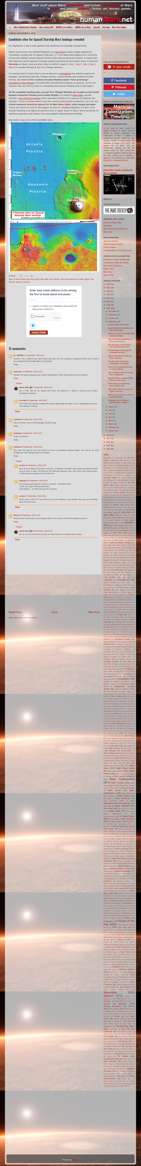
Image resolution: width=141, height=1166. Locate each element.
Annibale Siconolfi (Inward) (112, 497)
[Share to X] (29, 276)
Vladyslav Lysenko (119, 1066)
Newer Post (15, 612)
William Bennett (109, 1076)
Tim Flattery (118, 1051)
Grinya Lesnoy (119, 664)
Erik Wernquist (109, 627)
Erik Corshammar (112, 624)
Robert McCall (122, 947)
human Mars (24, 387)
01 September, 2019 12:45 (32, 372)
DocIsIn (122, 607)
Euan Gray (116, 629)
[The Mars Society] (119, 214)
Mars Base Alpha (119, 27)
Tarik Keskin (127, 1021)
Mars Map (44, 279)
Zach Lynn (116, 1083)
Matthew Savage (115, 839)
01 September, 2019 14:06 (32, 419)
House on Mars (113, 671)
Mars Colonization (122, 779)
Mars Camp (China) (122, 774)
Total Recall (130, 1054)
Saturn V (129, 967)
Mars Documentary (127, 788)
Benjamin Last (118, 523)
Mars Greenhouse (123, 798)
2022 (108, 298)
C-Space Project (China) (123, 545)
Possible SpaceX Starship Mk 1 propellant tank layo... (120, 351)
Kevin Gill (107, 723)
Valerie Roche (127, 1059)
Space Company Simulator (126, 984)
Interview (117, 689)
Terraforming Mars (125, 1026)
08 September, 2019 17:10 (30, 515)
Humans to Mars (116, 674)
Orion (108, 896)
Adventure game (123, 465)
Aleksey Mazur (129, 470)
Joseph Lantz (110, 716)
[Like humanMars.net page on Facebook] (119, 83)
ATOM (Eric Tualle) (120, 515)
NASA (87, 279)
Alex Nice (109, 473)
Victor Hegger (108, 1064)
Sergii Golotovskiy (120, 977)
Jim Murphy (114, 704)
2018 (108, 435)
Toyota (109, 1056)
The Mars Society (123, 1039)
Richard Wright (118, 944)
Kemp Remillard (118, 718)
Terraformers (108, 1026)
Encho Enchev (117, 622)
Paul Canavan (120, 906)
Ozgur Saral (114, 898)
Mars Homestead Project (114, 801)
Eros (118, 627)
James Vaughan (116, 696)
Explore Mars (109, 269)
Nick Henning (119, 876)
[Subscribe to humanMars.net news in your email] (119, 69)
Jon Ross (119, 711)
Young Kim (121, 1081)
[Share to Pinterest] (33, 276)
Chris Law (115, 565)
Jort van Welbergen (113, 713)
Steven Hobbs (127, 1014)
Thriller (122, 1046)
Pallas (105, 901)
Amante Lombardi (120, 485)
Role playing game (110, 954)
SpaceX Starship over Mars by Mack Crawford (120, 357)
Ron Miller (117, 957)
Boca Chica (117, 533)
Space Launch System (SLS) (117, 989)
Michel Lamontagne (122, 849)
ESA (124, 627)
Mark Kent (131, 758)
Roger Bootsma (126, 952)
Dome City (131, 607)
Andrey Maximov (120, 492)
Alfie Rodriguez (123, 480)
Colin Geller (126, 577)
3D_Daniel (119, 458)
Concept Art (124, 580)
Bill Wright (119, 525)
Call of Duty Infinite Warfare (113, 548)
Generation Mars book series (113, 652)
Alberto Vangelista (116, 470)
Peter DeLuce (127, 913)
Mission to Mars (126, 853)
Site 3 (86, 64)
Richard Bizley (119, 942)
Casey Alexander (119, 552)
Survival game (119, 1019)
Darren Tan (107, 595)
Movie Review (118, 863)
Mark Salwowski (122, 760)
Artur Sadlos (118, 510)
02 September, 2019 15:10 (37, 481)
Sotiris (124, 982)
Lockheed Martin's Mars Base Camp (118, 250)
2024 (108, 291)
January (111, 431)
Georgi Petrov (111, 654)
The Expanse (109, 1036)
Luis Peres (120, 743)
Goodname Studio (110, 659)
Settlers (132, 977)
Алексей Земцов (111, 1086)
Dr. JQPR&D (19, 355)
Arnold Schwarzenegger (124, 500)
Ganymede (107, 649)
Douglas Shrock (109, 614)
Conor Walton (126, 582)
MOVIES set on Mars (64, 27)
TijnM (130, 1049)
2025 (108, 288)
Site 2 (79, 64)
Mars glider (108, 798)
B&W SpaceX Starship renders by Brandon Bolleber (121, 396)
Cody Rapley (127, 575)
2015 (108, 445)
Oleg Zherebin (114, 886)
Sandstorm (116, 967)
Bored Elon (117, 535)
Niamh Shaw (108, 876)
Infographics (124, 679)
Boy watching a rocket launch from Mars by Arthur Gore (119, 346)
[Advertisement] (54, 592)
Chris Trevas (108, 567)
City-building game (117, 570)
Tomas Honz (108, 1054)
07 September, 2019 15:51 (36, 496)
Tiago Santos (120, 1049)
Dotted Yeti (114, 612)
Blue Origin (114, 530)
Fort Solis (118, 644)
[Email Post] (21, 276)
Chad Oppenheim (121, 557)
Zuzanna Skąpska (128, 1083)
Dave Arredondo (119, 595)
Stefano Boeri (110, 1011)
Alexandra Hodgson (110, 477)
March (111, 424)
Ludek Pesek (127, 741)
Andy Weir (116, 495)
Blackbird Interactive (111, 528)
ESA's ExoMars (110, 247)
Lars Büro (109, 731)
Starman (107, 1004)
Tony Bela (118, 1054)
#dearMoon (107, 458)
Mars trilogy (111, 821)
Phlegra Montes (116, 918)
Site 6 (40, 67)
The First (122, 1036)
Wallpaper (130, 1069)
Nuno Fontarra (121, 883)
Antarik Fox (128, 497)
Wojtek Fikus (126, 1078)
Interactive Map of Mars (113, 223)
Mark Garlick (120, 758)
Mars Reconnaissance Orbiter (72, 279)
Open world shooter (121, 888)
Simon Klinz (110, 979)
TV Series (122, 1056)
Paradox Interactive (117, 901)
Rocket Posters (129, 949)
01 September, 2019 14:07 (32, 433)
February (112, 427)
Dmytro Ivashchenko (110, 607)
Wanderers (123, 1071)
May (110, 417)
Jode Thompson (119, 706)
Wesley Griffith (115, 1073)
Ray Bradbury (120, 932)
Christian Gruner (120, 567)
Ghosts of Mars (126, 654)
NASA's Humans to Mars (113, 244)
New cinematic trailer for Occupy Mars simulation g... (120, 374)
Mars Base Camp (114, 771)
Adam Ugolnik (108, 465)
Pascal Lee (130, 901)
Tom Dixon (128, 1051)
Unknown (17, 372)
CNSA (116, 575)
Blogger (75, 1160)
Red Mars (109, 937)
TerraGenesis (113, 1029)
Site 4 (92, 64)
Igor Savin (123, 676)
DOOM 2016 (121, 609)
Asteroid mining (111, 512)
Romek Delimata (126, 954)
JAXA (125, 699)
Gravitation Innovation (111, 661)
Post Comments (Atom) (28, 618)
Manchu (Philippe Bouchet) (113, 753)
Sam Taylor (116, 964)
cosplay (117, 585)
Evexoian (123, 632)
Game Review (127, 647)
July (110, 410)
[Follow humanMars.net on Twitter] (119, 96)
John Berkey (115, 709)
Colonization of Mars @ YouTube (116, 263)
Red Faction (130, 935)
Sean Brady (112, 972)
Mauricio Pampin (129, 839)
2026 (108, 284)
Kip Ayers (129, 723)
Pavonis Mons (121, 911)
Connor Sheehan (110, 582)
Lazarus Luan (127, 731)
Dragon (120, 615)
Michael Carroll (114, 846)
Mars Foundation (109, 796)
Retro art (122, 940)
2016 (108, 442)
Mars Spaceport (128, 819)
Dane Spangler (120, 590)
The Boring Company (124, 1034)
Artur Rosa (107, 510)
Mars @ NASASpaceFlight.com (116, 229)
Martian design (118, 826)
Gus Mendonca (127, 666)
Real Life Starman (117, 935)
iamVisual (107, 676)
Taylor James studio (111, 1024)
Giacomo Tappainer (110, 656)
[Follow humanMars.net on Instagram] (119, 76)
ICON (115, 676)
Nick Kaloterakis (111, 878)
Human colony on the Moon (118, 325)
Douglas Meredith (126, 612)
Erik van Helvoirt (126, 624)
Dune (108, 617)
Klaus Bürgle (108, 726)
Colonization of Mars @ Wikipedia (117, 260)
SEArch (122, 972)
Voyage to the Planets (117, 1069)
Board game (125, 530)
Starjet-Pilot (119, 1001)
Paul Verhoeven (111, 908)
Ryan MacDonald (128, 959)
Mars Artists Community (113, 266)
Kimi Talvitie (117, 723)
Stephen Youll (123, 1011)
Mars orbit (115, 811)
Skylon (119, 979)
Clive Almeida (126, 572)
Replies (19, 383)
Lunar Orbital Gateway (112, 748)
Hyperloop (128, 674)
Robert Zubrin (116, 949)
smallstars (115, 982)
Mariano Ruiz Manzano (126, 756)
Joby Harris (107, 706)
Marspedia (108, 226)
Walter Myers (112, 1071)
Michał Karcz (108, 849)
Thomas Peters (111, 1046)
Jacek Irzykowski (112, 691)
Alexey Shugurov (109, 480)
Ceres (111, 557)
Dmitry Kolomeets (126, 605)
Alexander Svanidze (124, 475)
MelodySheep (117, 844)
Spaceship (110, 992)
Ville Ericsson (121, 1064)
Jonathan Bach (129, 711)
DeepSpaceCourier (110, 600)
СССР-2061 (123, 1086)
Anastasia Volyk (118, 487)
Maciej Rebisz (126, 751)
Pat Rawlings (127, 903)
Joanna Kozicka (127, 704)
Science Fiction (127, 969)
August (111, 407)
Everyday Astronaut (110, 632)
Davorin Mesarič (116, 597)
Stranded (107, 1016)
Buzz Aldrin (107, 545)
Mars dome (114, 790)
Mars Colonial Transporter (124, 776)
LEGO (121, 733)
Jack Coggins (127, 691)
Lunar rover (128, 748)
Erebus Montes (129, 622)
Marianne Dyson (111, 756)
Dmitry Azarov (111, 605)
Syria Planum (115, 1021)
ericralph (22, 400)
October (111, 318)
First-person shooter (122, 639)
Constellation (108, 585)
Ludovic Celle (108, 743)
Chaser (114, 560)
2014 (108, 449)
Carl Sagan (128, 548)
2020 (108, 305)
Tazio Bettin (127, 1024)
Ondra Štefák (108, 888)
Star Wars (128, 999)
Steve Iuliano (114, 1014)
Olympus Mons (127, 886)
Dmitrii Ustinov (129, 602)
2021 (108, 301)
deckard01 (128, 597)
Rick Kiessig (130, 944)
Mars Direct (108, 272)
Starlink (129, 1001)
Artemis (116, 505)
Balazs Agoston (114, 520)
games (106, 146)
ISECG (125, 689)
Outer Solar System (120, 896)
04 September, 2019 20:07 (37, 400)
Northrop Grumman (124, 881)
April (110, 420)
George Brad (130, 652)
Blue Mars (124, 528)
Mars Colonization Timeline (25, 27)
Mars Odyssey (123, 808)
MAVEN (109, 841)
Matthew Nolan (120, 836)
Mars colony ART (46, 27)
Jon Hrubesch (108, 711)
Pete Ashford (115, 913)
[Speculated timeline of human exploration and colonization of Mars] (119, 119)
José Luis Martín (128, 713)
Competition (108, 580)
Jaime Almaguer (109, 694)
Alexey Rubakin (126, 477)
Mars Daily (108, 232)
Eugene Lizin (127, 629)
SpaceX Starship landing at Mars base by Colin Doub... (120, 379)
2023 (108, 295)
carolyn (22, 465)
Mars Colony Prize (122, 785)
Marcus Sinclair (129, 753)
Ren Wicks (110, 940)
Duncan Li (131, 614)
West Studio (128, 1073)
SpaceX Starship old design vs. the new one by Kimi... (120, 340)
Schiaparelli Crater (110, 969)
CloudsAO (107, 575)
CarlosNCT (121, 550)
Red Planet (118, 937)
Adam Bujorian (115, 463)
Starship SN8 (117, 1009)
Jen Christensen (122, 701)
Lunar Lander (127, 746)
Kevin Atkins (128, 721)
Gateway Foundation (123, 649)
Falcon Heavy (108, 637)
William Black (121, 1076)
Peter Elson (107, 915)
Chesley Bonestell (126, 560)
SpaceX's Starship (111, 241)
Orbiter (120, 893)
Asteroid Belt (130, 510)
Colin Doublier (110, 577)
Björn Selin (128, 525)
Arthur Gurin (127, 507)
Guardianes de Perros (111, 666)
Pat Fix (108, 903)
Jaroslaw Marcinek (112, 699)
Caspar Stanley (118, 555)
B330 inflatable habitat (119, 517)
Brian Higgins (119, 540)
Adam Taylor (128, 463)
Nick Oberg (123, 878)
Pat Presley (117, 903)
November (112, 315)
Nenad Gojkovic (127, 873)
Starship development (112, 1006)
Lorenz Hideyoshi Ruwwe (114, 738)
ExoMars (117, 634)
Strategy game (119, 1016)
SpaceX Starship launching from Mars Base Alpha (120, 329)
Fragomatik (128, 644)
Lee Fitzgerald (109, 733)
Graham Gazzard (126, 659)
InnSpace (107, 681)
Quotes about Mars (125, 930)
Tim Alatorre (107, 1051)
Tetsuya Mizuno (109, 1034)
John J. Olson (127, 709)
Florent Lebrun (122, 642)
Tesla (123, 1029)
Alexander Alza (120, 473)
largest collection (110, 131)
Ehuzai (16, 515)
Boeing (129, 533)
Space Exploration (126, 987)
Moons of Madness (125, 861)
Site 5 (11, 67)
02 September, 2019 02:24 (32, 447)
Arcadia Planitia (19, 279)
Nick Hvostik (130, 876)
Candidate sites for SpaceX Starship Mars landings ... (118, 401)
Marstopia (107, 826)
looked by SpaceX (36, 104)
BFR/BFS (129, 522)
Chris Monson (127, 565)
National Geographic (123, 871)
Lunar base (113, 746)
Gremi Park (107, 664)
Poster (114, 927)
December (112, 311)
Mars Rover (129, 816)
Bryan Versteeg (124, 543)
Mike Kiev (114, 851)
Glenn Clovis (126, 656)
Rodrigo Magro (111, 952)
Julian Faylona (123, 716)
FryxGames (107, 647)
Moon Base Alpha (119, 858)
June (110, 414)
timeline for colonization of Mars (116, 160)
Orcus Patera (130, 893)
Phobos (128, 918)
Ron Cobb (107, 957)
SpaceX (97, 27)
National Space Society (111, 873)
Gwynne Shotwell (109, 669)
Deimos (121, 600)
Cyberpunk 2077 (109, 587)
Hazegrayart (129, 669)
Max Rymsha (120, 841)
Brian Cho (107, 540)
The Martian (123, 1041)
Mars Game (124, 796)
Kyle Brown (120, 728)
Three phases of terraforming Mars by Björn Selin (119, 385)
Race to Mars (108, 932)
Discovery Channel (116, 602)
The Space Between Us (126, 1044)
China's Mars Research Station (115, 562)
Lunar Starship (110, 751)
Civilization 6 (130, 570)
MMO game (108, 856)
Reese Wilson (129, 937)
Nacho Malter (110, 866)
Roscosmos (116, 959)
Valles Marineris (110, 1061)
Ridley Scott (110, 947)
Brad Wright (128, 535)
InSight (115, 681)
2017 (108, 439)
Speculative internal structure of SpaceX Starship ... (120, 390)
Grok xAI (129, 664)
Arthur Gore (115, 507)
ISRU (132, 689)
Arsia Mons (107, 502)
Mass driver (122, 831)
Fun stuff (117, 647)
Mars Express (127, 793)
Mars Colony (117, 782)
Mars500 (110, 824)
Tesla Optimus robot (124, 1031)
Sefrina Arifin (119, 974)
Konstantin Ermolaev (124, 726)
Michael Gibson (127, 846)
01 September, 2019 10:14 (34, 355)
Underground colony (111, 1059)
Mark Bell (109, 758)
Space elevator (111, 987)
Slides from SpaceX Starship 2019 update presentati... (121, 335)
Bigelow (110, 525)
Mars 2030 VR (121, 766)
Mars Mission (54, 279)
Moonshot (107, 863)
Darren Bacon (127, 592)
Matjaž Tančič (114, 834)
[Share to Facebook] (31, 276)
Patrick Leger (108, 906)
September (112, 322)
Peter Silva (117, 915)
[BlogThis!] (27, 276)
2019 (108, 308)
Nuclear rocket (108, 883)
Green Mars (127, 661)
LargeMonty (130, 728)
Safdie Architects (123, 962)
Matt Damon (108, 836)
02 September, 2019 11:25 (36, 465)
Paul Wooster (123, 908)
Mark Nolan (110, 760)
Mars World (131, 821)
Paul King (131, 906)
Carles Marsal (108, 550)
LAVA (117, 731)
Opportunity (122, 891)
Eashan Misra (119, 617)
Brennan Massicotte (125, 538)
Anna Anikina (127, 495)
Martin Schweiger (109, 831)
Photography (108, 921)
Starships (14, 64)
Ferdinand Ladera (121, 637)
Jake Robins (122, 694)
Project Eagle (127, 927)
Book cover (107, 535)
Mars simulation (113, 819)
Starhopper (107, 1001)
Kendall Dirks (130, 718)
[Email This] (25, 276)
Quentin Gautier (109, 930)
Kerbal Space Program (113, 721)
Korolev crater (108, 728)
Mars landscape (124, 803)
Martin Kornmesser (125, 829)
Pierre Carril (122, 925)
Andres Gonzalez (120, 490)
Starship (106, 27)
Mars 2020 (117, 763)
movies (128, 143)
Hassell (120, 669)
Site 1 (72, 64)
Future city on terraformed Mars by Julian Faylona (120, 368)
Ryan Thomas (110, 962)
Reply (16, 364)
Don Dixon (110, 609)
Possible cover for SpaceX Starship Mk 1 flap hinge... (119, 362)
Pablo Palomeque (126, 898)
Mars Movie (108, 808)
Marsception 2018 (124, 824)
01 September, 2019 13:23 (42, 387)
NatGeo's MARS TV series (120, 869)
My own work (129, 863)
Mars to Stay (108, 275)
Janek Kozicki (130, 696)
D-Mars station (123, 587)
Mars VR (121, 821)
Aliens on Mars (118, 482)
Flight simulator (109, 642)
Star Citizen (117, 999)
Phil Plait (126, 915)
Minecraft (115, 853)
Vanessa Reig (127, 1061)
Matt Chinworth (127, 834)
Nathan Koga (108, 871)
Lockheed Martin (128, 736)
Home (54, 612)
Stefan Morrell (129, 1009)
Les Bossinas (116, 736)
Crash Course (127, 585)
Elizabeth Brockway (121, 619)
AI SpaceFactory (122, 468)
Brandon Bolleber (109, 538)
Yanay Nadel (108, 1081)
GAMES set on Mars (83, 27)
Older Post (93, 612)
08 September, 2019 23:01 (42, 531)
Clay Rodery (111, 572)
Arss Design (117, 502)
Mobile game (119, 856)
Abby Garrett (124, 460)
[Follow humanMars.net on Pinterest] (119, 89)
